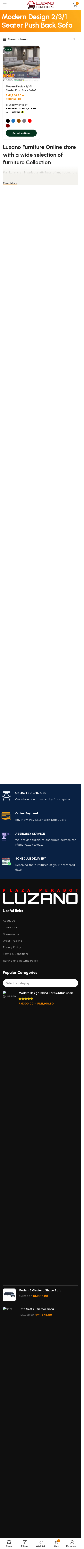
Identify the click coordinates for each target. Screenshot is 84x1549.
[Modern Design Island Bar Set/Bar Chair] (9, 1136)
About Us (9, 920)
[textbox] (40, 983)
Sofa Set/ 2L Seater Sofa (36, 1309)
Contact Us (10, 927)
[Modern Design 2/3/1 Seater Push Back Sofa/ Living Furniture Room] (21, 64)
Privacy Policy (12, 947)
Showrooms (11, 934)
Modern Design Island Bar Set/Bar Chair (46, 993)
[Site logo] (40, 4)
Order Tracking (12, 940)
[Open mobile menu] (5, 5)
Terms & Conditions (16, 953)
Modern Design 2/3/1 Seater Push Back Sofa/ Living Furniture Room (21, 90)
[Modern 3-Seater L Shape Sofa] (9, 1295)
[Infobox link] (41, 796)
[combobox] (40, 983)
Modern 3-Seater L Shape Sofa (40, 1290)
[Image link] (40, 896)
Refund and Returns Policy (20, 960)
